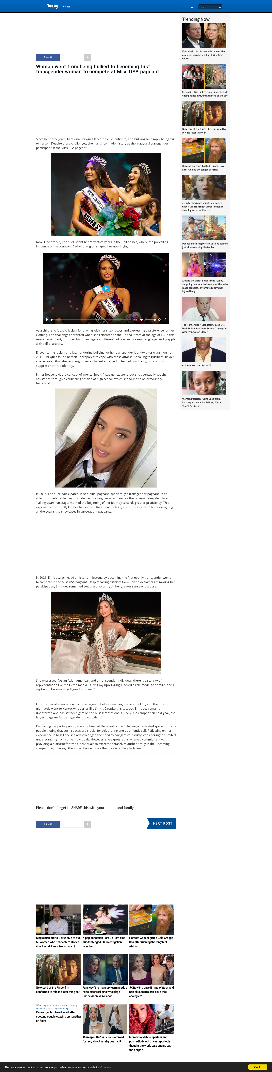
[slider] (91, 319)
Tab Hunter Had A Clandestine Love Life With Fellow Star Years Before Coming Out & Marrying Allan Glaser (205, 328)
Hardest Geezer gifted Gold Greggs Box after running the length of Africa (151, 942)
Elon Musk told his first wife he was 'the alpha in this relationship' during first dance (203, 55)
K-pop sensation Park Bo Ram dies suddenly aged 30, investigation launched (104, 942)
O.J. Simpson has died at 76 (196, 365)
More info (105, 1067)
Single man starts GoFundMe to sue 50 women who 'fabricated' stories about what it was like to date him (58, 942)
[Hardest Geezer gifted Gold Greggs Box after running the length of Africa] (151, 934)
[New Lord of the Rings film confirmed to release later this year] (58, 983)
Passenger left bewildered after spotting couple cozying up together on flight (58, 1016)
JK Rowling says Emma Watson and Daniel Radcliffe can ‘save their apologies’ (151, 992)
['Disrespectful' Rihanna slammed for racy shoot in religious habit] (105, 1033)
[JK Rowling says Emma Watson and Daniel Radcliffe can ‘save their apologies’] (151, 983)
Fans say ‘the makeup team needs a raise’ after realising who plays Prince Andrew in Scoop (105, 992)
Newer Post (107, 1061)
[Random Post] (183, 6)
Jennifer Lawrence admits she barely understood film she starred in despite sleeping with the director (202, 206)
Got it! (257, 1067)
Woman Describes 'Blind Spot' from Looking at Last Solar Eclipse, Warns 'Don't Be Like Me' (201, 402)
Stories (66, 6)
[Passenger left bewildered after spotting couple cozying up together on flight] (58, 1008)
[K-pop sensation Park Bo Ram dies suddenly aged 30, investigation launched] (105, 934)
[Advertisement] (106, 30)
